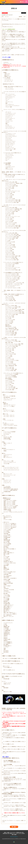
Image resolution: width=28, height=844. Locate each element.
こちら (15, 658)
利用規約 (8, 832)
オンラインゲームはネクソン (14, 836)
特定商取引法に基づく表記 (19, 832)
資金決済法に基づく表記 (6, 833)
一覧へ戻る (14, 827)
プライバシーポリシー (13, 832)
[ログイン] (22, 2)
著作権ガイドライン (12, 833)
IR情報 (12, 834)
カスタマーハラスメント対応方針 (20, 833)
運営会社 (5, 832)
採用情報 (15, 834)
